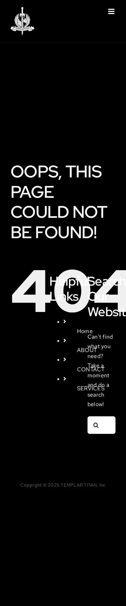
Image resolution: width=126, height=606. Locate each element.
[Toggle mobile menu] (111, 11)
